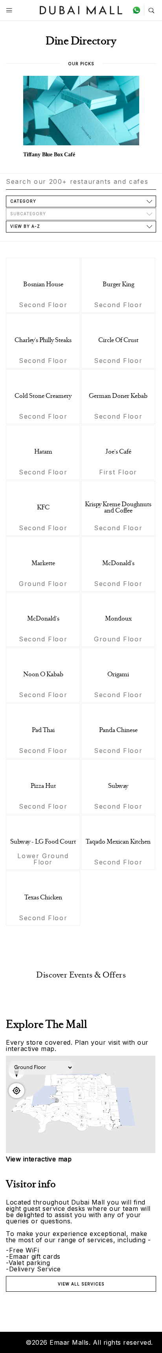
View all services (81, 1284)
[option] (81, 117)
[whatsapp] (138, 9)
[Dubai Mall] (81, 9)
